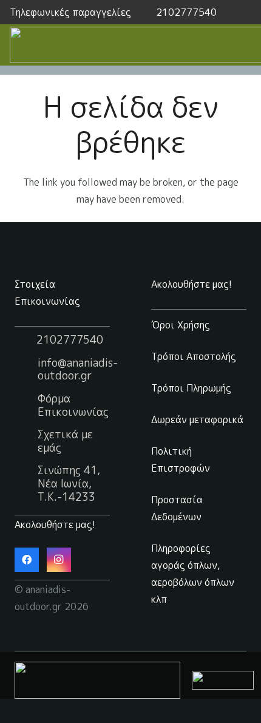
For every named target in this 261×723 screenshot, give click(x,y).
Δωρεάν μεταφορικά (197, 419)
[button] (244, 12)
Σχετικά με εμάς (65, 441)
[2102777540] (25, 340)
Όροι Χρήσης (180, 324)
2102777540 (69, 339)
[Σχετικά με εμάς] (26, 441)
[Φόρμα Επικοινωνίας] (26, 405)
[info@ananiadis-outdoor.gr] (26, 369)
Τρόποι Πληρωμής (191, 388)
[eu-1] (97, 680)
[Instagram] (59, 560)
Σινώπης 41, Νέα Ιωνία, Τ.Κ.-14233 (69, 483)
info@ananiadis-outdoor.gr (78, 369)
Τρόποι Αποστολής (193, 356)
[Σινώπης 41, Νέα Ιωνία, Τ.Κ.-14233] (26, 483)
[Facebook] (27, 560)
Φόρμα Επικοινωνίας (73, 405)
